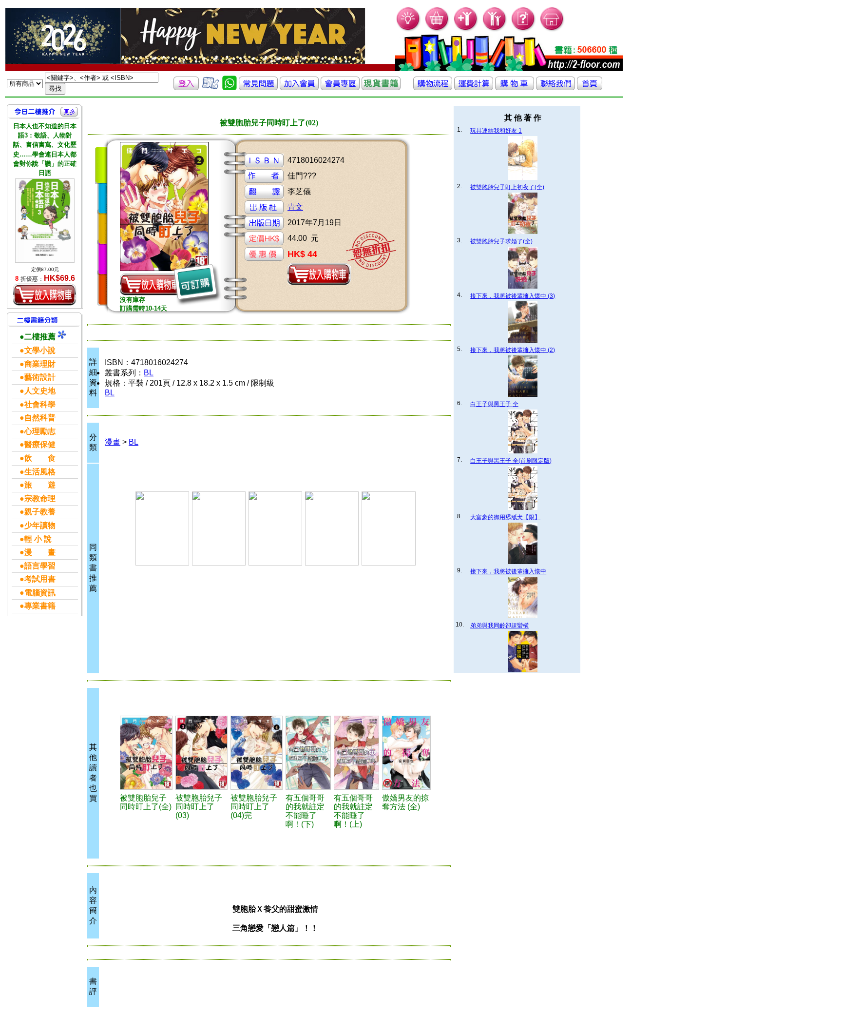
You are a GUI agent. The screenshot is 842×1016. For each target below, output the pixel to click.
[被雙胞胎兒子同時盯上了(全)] (146, 753)
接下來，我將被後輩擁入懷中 (508, 571)
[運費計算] (473, 87)
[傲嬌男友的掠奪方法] (406, 753)
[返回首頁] (589, 87)
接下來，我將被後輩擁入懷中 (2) (512, 350)
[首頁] (552, 29)
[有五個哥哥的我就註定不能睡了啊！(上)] (356, 753)
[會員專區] (340, 87)
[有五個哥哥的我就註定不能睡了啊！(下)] (308, 753)
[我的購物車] (437, 29)
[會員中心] (494, 29)
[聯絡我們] (555, 87)
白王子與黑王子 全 (494, 404)
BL (148, 373)
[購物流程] (432, 87)
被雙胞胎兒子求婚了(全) (501, 241)
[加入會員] (466, 29)
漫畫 (112, 442)
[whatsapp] (229, 87)
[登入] (186, 87)
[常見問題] (523, 29)
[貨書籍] (381, 87)
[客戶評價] (210, 87)
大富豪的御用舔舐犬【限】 (505, 517)
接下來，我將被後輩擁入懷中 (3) (512, 296)
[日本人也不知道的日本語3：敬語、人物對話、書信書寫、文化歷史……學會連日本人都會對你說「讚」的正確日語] (45, 220)
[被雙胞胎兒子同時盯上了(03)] (201, 753)
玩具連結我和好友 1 (496, 130)
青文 (295, 207)
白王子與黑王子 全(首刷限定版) (511, 460)
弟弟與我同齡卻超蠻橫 (499, 625)
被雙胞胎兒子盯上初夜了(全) (507, 187)
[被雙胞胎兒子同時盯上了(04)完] (256, 753)
